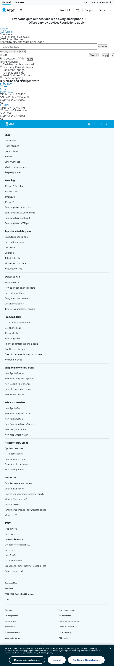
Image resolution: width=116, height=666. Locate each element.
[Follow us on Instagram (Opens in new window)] (101, 124)
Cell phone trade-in (14, 303)
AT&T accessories (14, 453)
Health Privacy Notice (67, 627)
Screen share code (14, 571)
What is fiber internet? (16, 499)
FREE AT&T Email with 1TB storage (19, 594)
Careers (9, 549)
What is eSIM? (12, 504)
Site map (8, 610)
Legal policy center (13, 638)
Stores (4, 29)
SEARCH (102, 46)
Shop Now (94, 19)
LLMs (7, 599)
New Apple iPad (13, 408)
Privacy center (65, 616)
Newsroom (10, 533)
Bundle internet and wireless (19, 483)
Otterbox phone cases (16, 464)
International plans (14, 242)
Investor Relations (14, 539)
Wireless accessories (15, 167)
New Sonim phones (15, 394)
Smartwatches (12, 161)
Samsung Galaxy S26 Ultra (18, 207)
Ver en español (104, 2)
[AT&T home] (8, 10)
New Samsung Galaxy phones (20, 378)
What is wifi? (11, 515)
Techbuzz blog (11, 583)
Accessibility (10, 627)
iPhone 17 (9, 201)
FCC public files (65, 638)
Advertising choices (67, 610)
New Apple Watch (14, 418)
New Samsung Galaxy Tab (18, 413)
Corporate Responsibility (17, 544)
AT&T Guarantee (13, 560)
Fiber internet (12, 145)
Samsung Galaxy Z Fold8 (17, 217)
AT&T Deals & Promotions (18, 322)
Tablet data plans (13, 257)
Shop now (6, 83)
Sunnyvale (6, 91)
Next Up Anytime (13, 268)
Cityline (5, 104)
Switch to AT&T (13, 282)
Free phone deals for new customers (23, 354)
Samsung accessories (16, 458)
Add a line (10, 247)
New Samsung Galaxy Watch (19, 424)
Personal (6, 2)
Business (19, 2)
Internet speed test (14, 292)
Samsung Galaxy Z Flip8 (17, 223)
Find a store (89, 2)
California (6, 31)
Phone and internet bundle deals (21, 343)
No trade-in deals (13, 359)
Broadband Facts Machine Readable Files (25, 565)
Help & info (10, 555)
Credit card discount (15, 348)
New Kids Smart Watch (16, 434)
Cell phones (11, 140)
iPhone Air (10, 196)
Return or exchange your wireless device (25, 509)
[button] (21, 10)
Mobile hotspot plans (15, 263)
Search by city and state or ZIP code (22, 42)
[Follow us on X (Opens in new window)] (89, 124)
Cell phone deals (13, 327)
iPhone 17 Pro (11, 191)
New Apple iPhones (14, 373)
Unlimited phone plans (16, 236)
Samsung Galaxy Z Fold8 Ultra (20, 212)
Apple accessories (14, 448)
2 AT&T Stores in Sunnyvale (15, 37)
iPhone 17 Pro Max (14, 186)
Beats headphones (14, 469)
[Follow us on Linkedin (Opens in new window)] (107, 124)
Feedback (9, 588)
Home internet (12, 151)
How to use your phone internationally (24, 493)
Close (3, 86)
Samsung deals (12, 338)
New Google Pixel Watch (17, 429)
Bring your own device (16, 298)
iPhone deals (11, 333)
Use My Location (9, 51)
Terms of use (10, 621)
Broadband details (12, 632)
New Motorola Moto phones (19, 389)
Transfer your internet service (20, 308)
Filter (22, 51)
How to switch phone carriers (20, 287)
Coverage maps (11, 616)
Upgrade (9, 252)
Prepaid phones (13, 172)
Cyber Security (65, 632)
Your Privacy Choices (67, 621)
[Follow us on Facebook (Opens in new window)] (95, 124)
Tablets (8, 156)
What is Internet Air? (15, 488)
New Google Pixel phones (17, 383)
